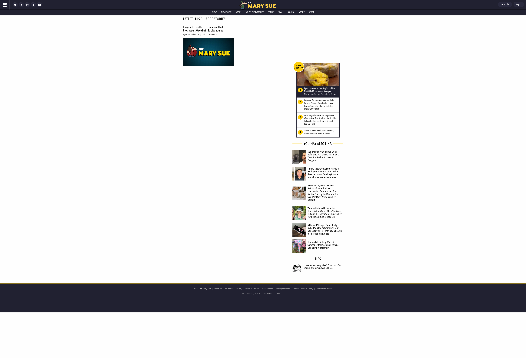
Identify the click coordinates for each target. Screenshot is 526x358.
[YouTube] (39, 6)
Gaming (291, 12)
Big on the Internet (254, 12)
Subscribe (505, 4)
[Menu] (5, 5)
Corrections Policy (323, 289)
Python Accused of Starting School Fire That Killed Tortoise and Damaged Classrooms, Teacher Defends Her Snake (320, 91)
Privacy (239, 289)
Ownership (267, 293)
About (302, 12)
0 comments (212, 34)
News (214, 12)
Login (518, 4)
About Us (218, 289)
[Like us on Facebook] (21, 6)
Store (311, 12)
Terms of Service (252, 289)
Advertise (229, 289)
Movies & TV (226, 12)
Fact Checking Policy (251, 293)
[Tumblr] (33, 6)
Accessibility (267, 289)
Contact (278, 293)
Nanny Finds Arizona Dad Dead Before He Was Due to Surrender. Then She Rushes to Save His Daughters (323, 156)
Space (280, 12)
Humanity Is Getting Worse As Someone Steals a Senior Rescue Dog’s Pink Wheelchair (323, 244)
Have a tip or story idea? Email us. (320, 265)
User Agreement (282, 289)
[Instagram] (27, 6)
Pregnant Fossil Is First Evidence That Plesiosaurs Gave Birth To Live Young (203, 28)
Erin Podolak (190, 34)
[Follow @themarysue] (15, 6)
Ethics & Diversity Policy (302, 289)
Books (238, 12)
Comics (271, 12)
